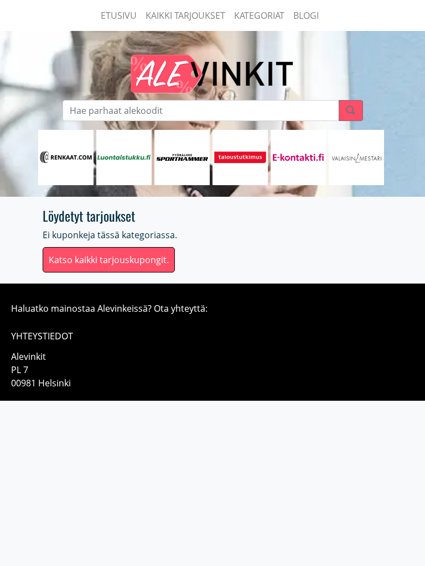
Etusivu (119, 15)
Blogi (306, 15)
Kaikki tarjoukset (185, 15)
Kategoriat (259, 15)
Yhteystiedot (42, 336)
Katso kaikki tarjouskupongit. (109, 260)
